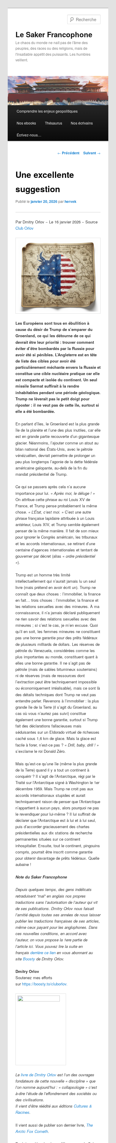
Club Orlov (24, 228)
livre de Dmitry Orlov (38, 1074)
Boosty (29, 959)
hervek (70, 201)
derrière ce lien (43, 952)
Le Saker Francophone (53, 34)
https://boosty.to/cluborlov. (45, 984)
